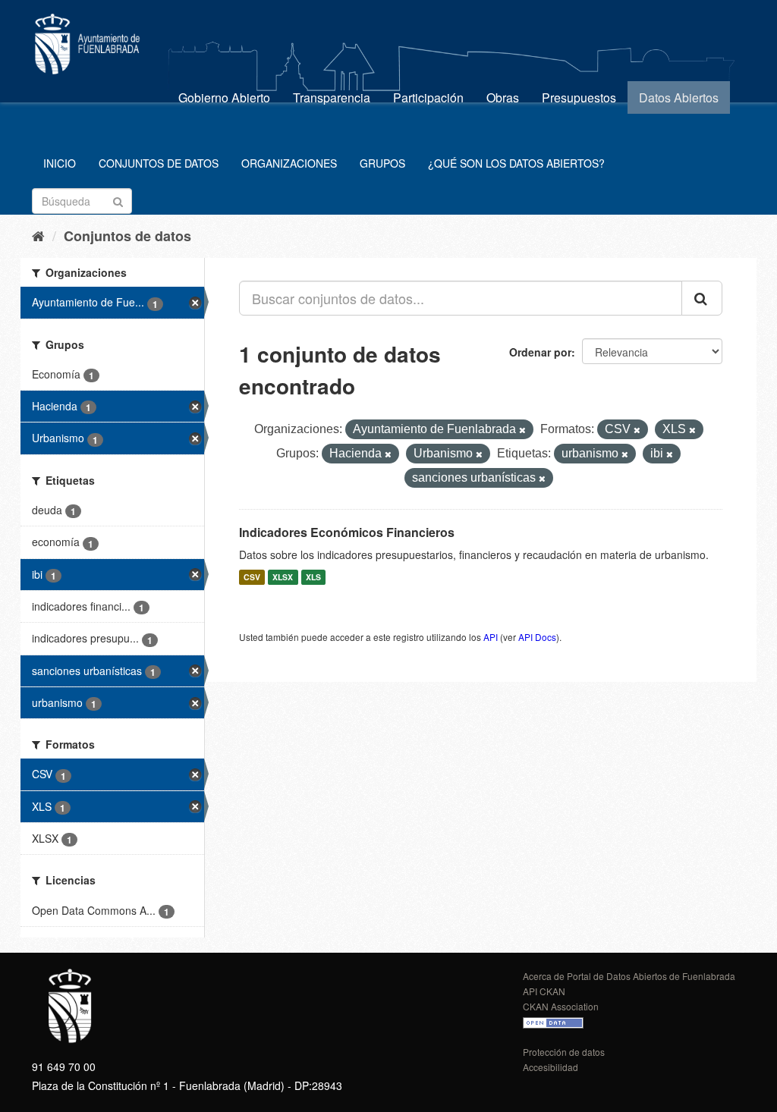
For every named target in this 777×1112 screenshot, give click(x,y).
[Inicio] (38, 235)
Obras (502, 97)
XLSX (282, 577)
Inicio (59, 163)
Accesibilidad (550, 1066)
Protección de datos (564, 1051)
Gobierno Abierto (224, 97)
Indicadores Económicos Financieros (347, 532)
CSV (252, 577)
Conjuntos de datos (159, 163)
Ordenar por (540, 352)
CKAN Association (561, 1006)
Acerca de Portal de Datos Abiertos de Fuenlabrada (629, 975)
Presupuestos (579, 97)
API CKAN (544, 991)
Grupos (382, 163)
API (490, 636)
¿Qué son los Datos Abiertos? (516, 163)
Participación (428, 97)
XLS (313, 577)
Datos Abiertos (679, 97)
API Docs (537, 636)
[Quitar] (522, 430)
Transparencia (331, 97)
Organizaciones (289, 163)
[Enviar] (118, 199)
